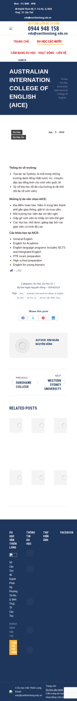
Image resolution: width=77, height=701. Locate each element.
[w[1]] (47, 565)
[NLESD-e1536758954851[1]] (47, 633)
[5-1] (47, 588)
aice (21, 293)
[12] (47, 595)
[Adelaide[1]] (47, 618)
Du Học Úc (18, 137)
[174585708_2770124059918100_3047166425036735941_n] (47, 550)
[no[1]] (47, 626)
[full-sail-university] (47, 611)
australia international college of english (45, 293)
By (31, 287)
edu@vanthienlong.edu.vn (37, 17)
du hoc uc (31, 298)
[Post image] (19, 425)
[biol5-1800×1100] (47, 580)
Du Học (17, 132)
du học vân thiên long (50, 298)
